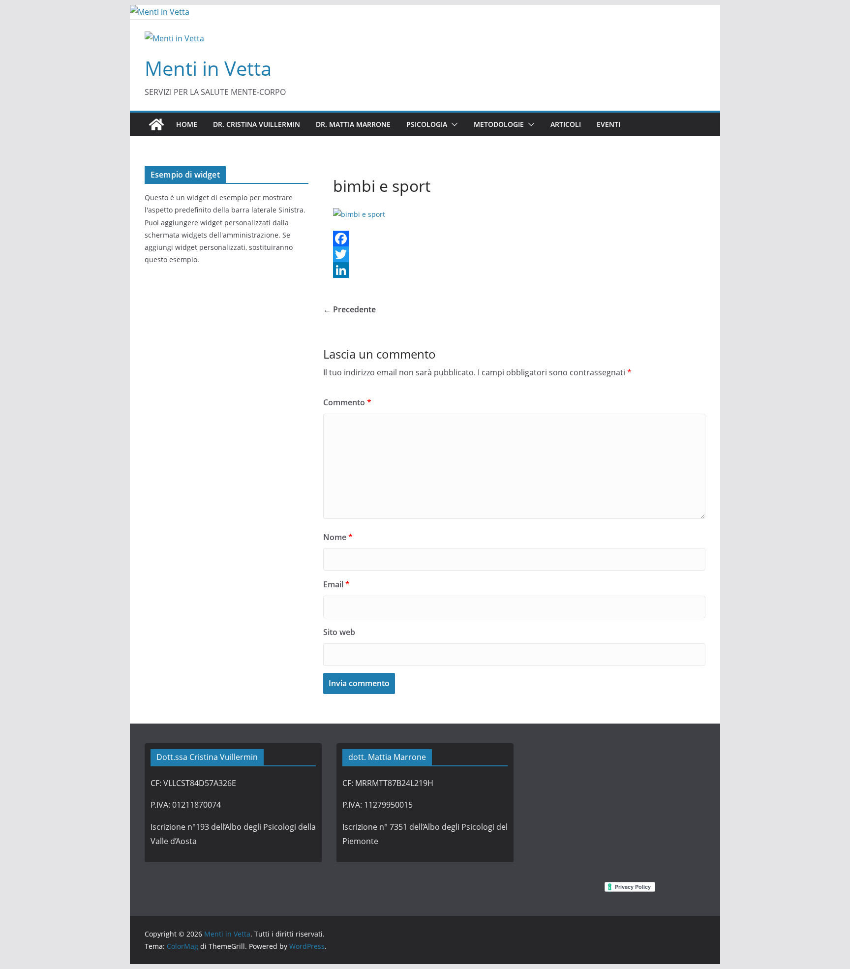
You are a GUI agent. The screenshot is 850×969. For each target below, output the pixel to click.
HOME (186, 124)
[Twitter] (514, 254)
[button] (452, 124)
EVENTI (608, 124)
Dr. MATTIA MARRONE (353, 124)
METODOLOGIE (499, 124)
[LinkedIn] (514, 270)
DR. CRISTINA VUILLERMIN (256, 124)
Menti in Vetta (208, 68)
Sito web (339, 632)
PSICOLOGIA (426, 124)
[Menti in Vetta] (159, 11)
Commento (347, 402)
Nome (338, 537)
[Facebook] (514, 238)
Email (336, 584)
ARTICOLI (565, 124)
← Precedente (349, 309)
